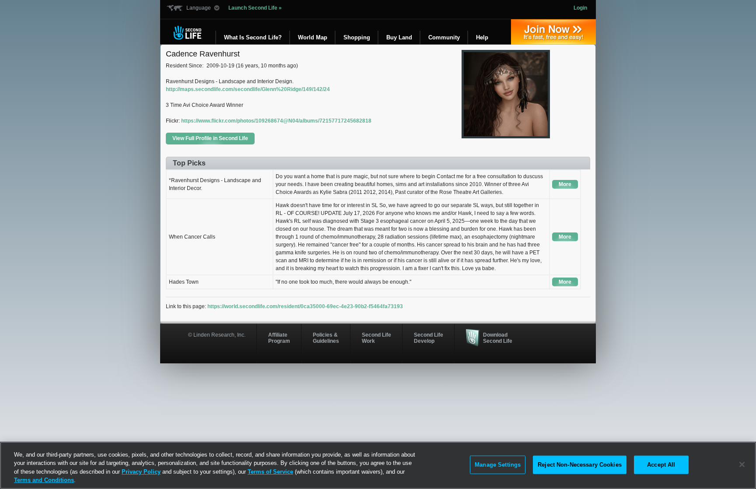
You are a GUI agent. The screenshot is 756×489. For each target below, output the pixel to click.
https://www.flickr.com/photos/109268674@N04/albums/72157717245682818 (276, 121)
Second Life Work (376, 338)
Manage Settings (498, 464)
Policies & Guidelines (326, 338)
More (565, 184)
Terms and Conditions (44, 480)
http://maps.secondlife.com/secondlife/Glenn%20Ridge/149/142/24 (248, 89)
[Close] (742, 464)
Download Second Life (497, 338)
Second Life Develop (428, 338)
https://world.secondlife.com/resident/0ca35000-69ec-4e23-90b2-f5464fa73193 (305, 306)
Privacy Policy (141, 471)
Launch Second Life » (255, 8)
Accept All (661, 464)
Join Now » (553, 32)
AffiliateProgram (279, 338)
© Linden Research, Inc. (216, 335)
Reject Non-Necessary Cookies (580, 464)
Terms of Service (270, 471)
